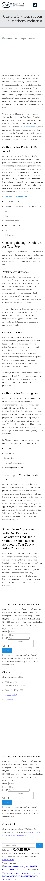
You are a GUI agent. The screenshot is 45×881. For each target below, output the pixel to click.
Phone (5, 635)
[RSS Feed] (28, 850)
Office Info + (7, 835)
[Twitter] (18, 850)
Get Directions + (18, 835)
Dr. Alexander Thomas (28, 127)
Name (5, 632)
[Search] (39, 845)
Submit (7, 650)
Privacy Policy (8, 859)
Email (5, 638)
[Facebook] (15, 850)
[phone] (35, 5)
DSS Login (14, 879)
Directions (8, 700)
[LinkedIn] (22, 850)
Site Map (6, 879)
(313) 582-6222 (36, 832)
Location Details (10, 695)
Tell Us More (7, 646)
